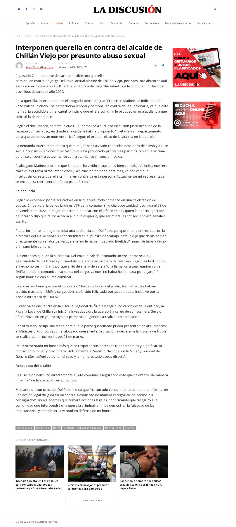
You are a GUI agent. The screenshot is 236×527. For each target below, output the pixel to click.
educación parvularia (90, 427)
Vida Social (204, 23)
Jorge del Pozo (113, 427)
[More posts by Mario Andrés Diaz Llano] (19, 64)
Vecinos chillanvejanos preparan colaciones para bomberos (88, 486)
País (102, 23)
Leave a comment (91, 500)
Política (73, 23)
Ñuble (59, 23)
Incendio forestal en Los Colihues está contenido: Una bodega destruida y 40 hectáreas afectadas (38, 484)
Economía (116, 23)
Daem (56, 427)
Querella (130, 427)
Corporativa (152, 23)
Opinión (30, 23)
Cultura (88, 23)
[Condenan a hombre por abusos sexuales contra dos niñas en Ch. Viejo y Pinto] (144, 447)
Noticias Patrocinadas (178, 23)
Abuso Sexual (24, 427)
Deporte (133, 23)
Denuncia (69, 427)
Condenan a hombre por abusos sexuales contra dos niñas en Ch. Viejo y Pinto (141, 484)
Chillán (45, 23)
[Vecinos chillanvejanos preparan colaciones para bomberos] (92, 447)
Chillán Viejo (43, 427)
